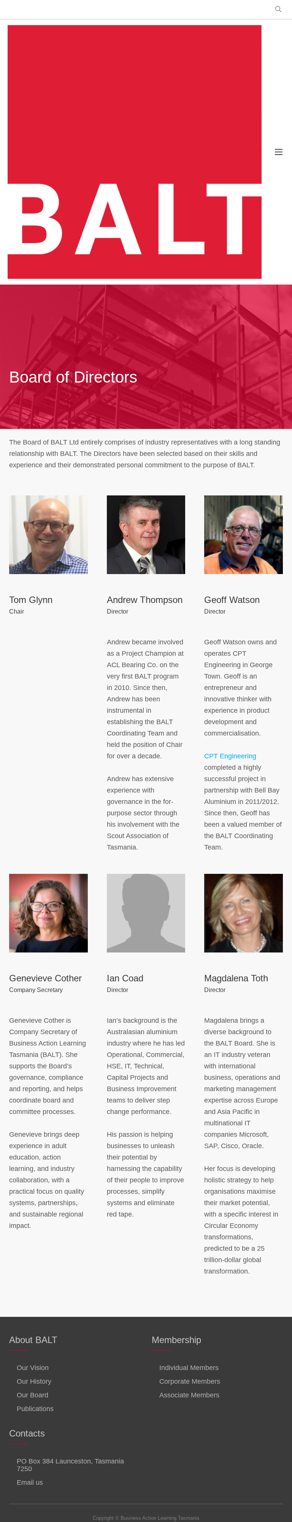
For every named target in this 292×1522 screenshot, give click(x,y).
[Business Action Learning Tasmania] (135, 152)
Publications (35, 1409)
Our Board (32, 1395)
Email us (30, 1482)
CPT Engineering (230, 756)
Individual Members (189, 1368)
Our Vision (33, 1368)
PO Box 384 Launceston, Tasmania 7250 (70, 1465)
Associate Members (189, 1395)
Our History (34, 1381)
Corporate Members (189, 1381)
